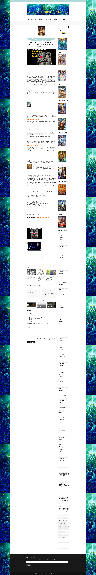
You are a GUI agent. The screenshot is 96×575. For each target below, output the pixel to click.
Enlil (60, 244)
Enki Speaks (62, 398)
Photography (60, 376)
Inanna (61, 248)
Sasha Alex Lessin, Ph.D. (62, 430)
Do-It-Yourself (61, 271)
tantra (60, 442)
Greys (62, 336)
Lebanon (60, 326)
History (60, 289)
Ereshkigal (61, 246)
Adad (60, 296)
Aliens (61, 335)
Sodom (67, 534)
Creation (61, 449)
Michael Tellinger (62, 419)
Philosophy (60, 374)
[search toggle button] (68, 19)
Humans (60, 291)
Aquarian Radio (62, 395)
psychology (60, 390)
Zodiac (61, 462)
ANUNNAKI (46, 19)
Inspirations (60, 323)
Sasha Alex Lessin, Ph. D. (63, 370)
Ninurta (36, 285)
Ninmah (33, 285)
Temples (60, 444)
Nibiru (61, 381)
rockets (59, 532)
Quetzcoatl (61, 259)
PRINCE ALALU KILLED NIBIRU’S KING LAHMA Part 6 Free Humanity (31, 276)
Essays (61, 415)
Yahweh (39, 285)
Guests (61, 402)
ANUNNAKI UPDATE (40, 306)
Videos (61, 330)
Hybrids (62, 338)
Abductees (61, 354)
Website (48, 334)
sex (59, 435)
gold (64, 523)
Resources (60, 412)
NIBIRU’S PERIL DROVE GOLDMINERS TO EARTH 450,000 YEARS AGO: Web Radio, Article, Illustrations (41, 277)
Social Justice (60, 437)
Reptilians (62, 345)
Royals (61, 312)
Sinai (61, 534)
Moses (62, 317)
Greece (60, 287)
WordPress (56, 573)
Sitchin (61, 424)
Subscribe (28, 565)
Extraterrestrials (61, 284)
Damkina (63, 520)
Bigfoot (61, 347)
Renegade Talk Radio (63, 407)
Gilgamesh (62, 314)
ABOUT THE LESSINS (34, 19)
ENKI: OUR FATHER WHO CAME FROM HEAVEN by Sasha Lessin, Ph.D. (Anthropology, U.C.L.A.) (51, 277)
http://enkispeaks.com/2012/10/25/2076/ (33, 214)
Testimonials (61, 426)
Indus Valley (60, 321)
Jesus (68, 526)
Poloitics (60, 386)
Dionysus (61, 239)
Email (38, 334)
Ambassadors (62, 356)
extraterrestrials (60, 523)
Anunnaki (60, 232)
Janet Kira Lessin (62, 363)
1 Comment (46, 46)
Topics (60, 446)
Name (28, 334)
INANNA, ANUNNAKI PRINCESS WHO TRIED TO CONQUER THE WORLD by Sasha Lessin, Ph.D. (31, 303)
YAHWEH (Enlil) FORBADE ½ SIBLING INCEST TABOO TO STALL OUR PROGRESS (64, 501)
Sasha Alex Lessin (64, 532)
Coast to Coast (62, 400)
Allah (27, 285)
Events (60, 275)
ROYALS (64, 19)
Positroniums (62, 460)
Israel (60, 379)
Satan (67, 532)
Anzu (60, 237)
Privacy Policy (59, 573)
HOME (28, 19)
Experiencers (61, 361)
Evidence (61, 417)
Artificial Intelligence (63, 447)
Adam (61, 298)
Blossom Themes (49, 573)
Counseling (60, 269)
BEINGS (51, 19)
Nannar (30, 285)
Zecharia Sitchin (39, 305)
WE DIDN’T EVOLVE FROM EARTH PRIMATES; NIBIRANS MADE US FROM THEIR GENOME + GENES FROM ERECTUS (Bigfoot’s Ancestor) (64, 510)
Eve (60, 303)
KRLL (61, 342)
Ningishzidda (61, 253)
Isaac (60, 305)
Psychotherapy (61, 392)
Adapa (65, 517)
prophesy (60, 388)
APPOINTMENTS (41, 19)
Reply (55, 313)
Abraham (61, 294)
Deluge (61, 451)
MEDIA (59, 19)
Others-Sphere (61, 351)
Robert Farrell (63, 405)
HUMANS (55, 19)
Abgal (61, 292)
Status (60, 439)
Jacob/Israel (61, 307)
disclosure (66, 520)
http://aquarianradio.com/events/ (38, 225)
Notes (61, 421)
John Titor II (61, 365)
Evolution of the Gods (62, 282)
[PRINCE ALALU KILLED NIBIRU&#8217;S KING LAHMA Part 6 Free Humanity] (31, 272)
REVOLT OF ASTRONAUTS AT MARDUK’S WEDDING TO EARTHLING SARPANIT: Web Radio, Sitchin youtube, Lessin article (63, 494)
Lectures (61, 280)
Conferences (61, 276)
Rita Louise (62, 403)
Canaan (59, 520)
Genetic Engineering (62, 456)
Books (59, 264)
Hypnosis (61, 458)
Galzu (60, 349)
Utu (60, 262)
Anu (60, 235)
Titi (60, 319)
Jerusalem (65, 526)
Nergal (59, 529)
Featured (61, 440)
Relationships (61, 410)
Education (60, 273)
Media (59, 328)
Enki (35, 46)
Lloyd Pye (61, 367)
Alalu (60, 233)
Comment (28, 325)
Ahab (60, 301)
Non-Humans (60, 333)
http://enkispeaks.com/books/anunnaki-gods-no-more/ (35, 219)
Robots (60, 428)
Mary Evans (60, 508)
